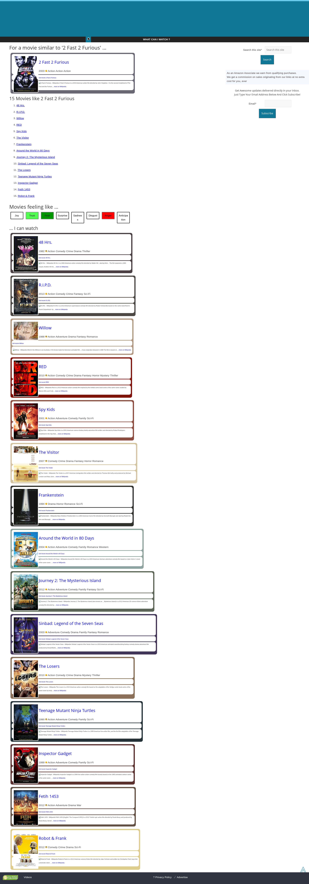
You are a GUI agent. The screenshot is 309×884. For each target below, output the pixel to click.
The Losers (24, 170)
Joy (17, 215)
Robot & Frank (26, 195)
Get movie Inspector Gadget (48, 769)
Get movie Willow (18, 343)
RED (19, 124)
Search (267, 59)
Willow (20, 118)
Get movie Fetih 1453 (46, 812)
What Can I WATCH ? (156, 39)
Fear (47, 215)
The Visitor (22, 137)
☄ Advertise (181, 877)
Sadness (77, 217)
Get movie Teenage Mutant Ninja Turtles (52, 726)
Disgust (93, 215)
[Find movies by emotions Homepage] (88, 39)
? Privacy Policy (162, 877)
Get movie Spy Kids (45, 425)
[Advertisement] (154, 18)
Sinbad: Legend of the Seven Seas (38, 163)
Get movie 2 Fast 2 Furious (47, 78)
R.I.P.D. (20, 111)
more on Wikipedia (60, 86)
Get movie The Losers (46, 682)
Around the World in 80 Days (33, 150)
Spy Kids (21, 131)
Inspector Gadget (28, 182)
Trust (32, 215)
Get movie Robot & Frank (47, 854)
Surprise (62, 215)
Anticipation (123, 217)
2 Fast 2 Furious (54, 62)
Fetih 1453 (24, 189)
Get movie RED (44, 382)
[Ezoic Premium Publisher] (10, 879)
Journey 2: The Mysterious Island (35, 157)
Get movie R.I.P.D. (44, 300)
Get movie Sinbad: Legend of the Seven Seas (54, 639)
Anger (108, 215)
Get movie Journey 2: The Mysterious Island (53, 596)
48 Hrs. (20, 105)
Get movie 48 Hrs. (44, 258)
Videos (28, 877)
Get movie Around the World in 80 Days (51, 554)
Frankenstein (24, 144)
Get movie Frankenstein (46, 510)
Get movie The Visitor (46, 468)
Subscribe (267, 113)
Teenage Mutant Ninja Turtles (35, 176)
